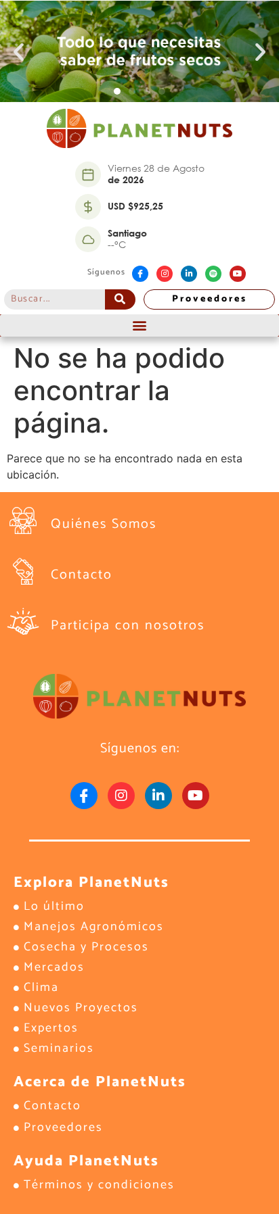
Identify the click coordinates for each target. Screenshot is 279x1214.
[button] (18, 52)
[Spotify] (213, 274)
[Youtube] (238, 274)
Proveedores (209, 299)
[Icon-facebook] (140, 274)
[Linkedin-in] (189, 274)
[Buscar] (120, 299)
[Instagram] (164, 274)
